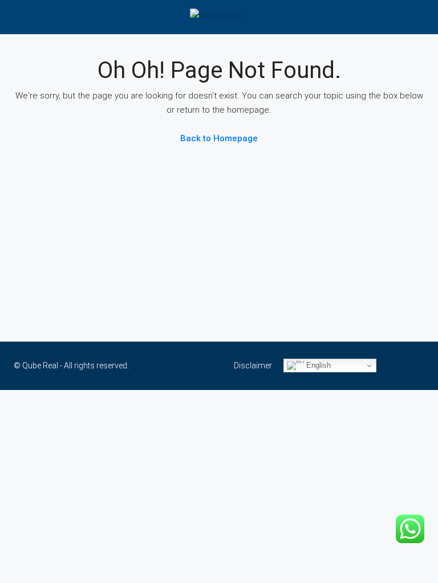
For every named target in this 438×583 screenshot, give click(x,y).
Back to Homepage (219, 138)
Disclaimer (253, 365)
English (317, 365)
